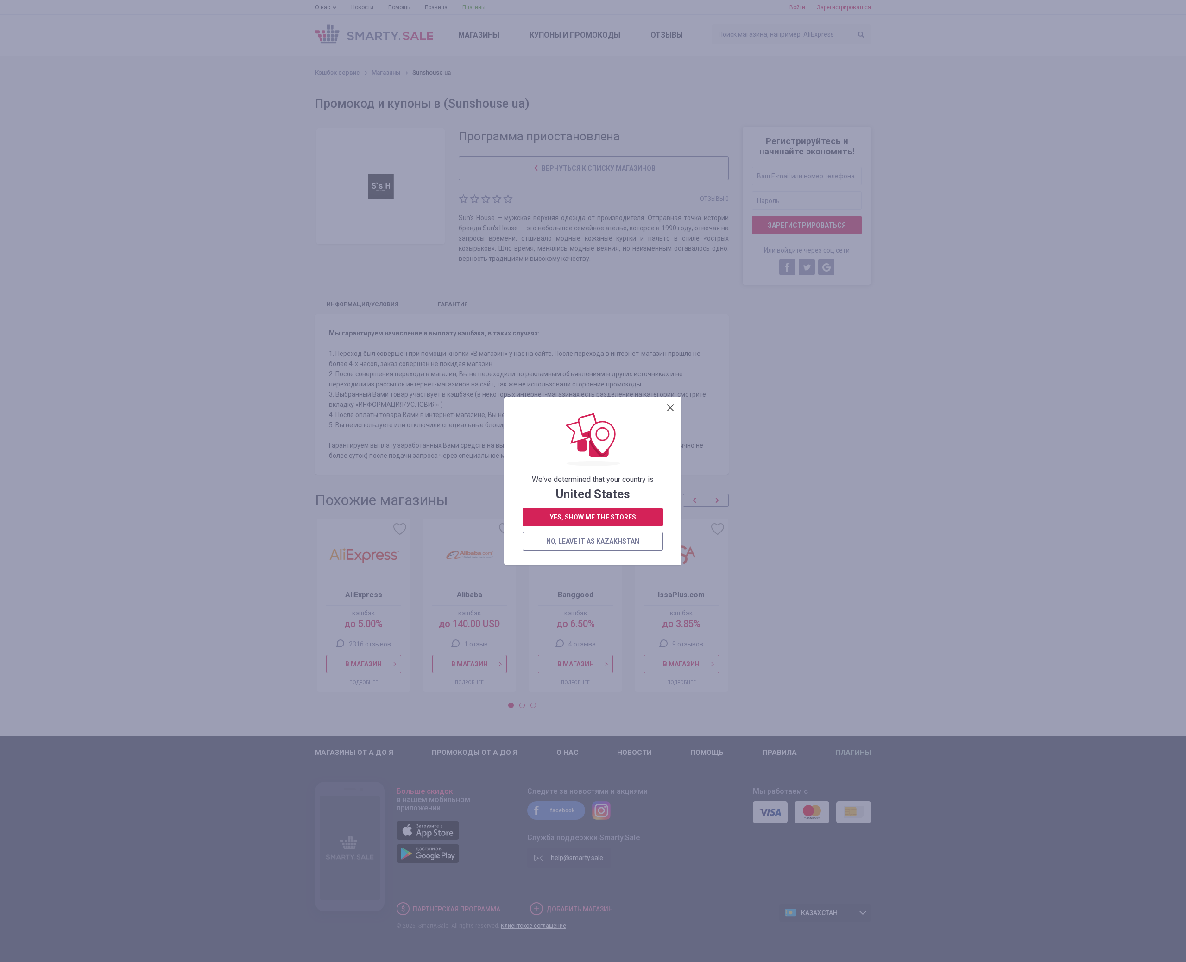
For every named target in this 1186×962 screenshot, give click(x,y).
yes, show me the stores (593, 517)
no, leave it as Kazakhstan (592, 541)
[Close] (670, 407)
